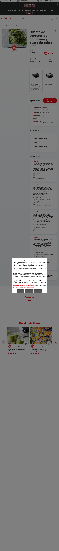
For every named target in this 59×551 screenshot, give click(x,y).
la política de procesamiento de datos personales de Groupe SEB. (30, 304)
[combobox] (23, 272)
